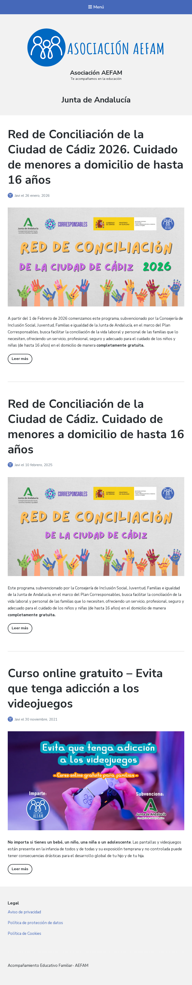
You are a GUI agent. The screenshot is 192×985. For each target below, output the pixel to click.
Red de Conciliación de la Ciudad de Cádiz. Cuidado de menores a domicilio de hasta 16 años (96, 426)
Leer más (20, 358)
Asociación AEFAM (96, 73)
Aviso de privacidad (24, 912)
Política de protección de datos (35, 922)
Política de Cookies (24, 933)
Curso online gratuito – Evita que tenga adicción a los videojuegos (85, 688)
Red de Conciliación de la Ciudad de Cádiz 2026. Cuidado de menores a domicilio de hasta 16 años (95, 157)
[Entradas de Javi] (11, 195)
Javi (18, 195)
